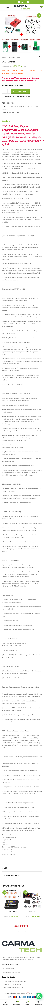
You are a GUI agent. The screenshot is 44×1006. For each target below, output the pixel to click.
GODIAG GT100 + (11, 911)
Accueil (4, 57)
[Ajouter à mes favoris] (18, 892)
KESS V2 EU (32, 911)
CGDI (18, 57)
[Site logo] (22, 7)
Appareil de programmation (20, 106)
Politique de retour (8, 968)
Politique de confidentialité (11, 972)
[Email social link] (18, 2)
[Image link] (22, 947)
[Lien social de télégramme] (27, 2)
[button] (18, 896)
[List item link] (22, 984)
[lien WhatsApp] (24, 2)
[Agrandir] (5, 49)
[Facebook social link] (16, 2)
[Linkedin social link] (21, 2)
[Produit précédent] (37, 57)
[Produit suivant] (41, 57)
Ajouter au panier (20, 91)
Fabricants (11, 57)
